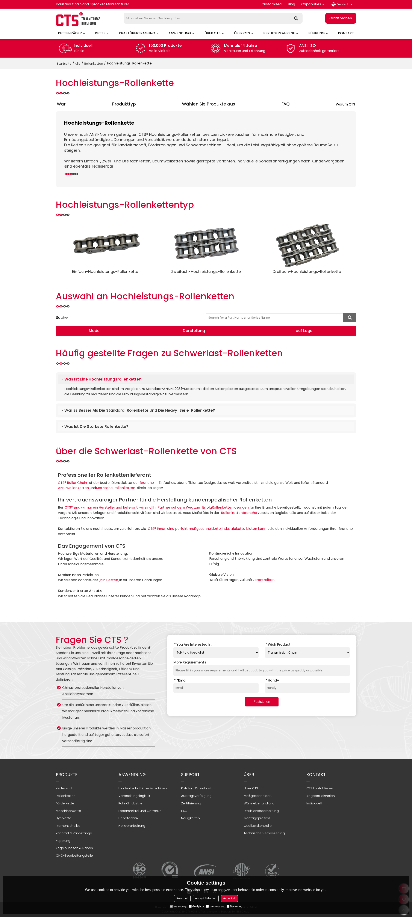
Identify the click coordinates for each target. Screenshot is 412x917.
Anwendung (179, 33)
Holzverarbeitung (131, 825)
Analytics (198, 906)
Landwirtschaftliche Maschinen (142, 788)
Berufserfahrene (279, 33)
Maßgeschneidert (258, 795)
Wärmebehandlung (259, 803)
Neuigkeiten (190, 818)
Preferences (216, 906)
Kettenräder (70, 33)
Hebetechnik (128, 818)
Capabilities (311, 4)
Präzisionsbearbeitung (261, 810)
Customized (272, 4)
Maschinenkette (68, 810)
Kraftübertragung (137, 33)
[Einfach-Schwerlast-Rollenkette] (105, 245)
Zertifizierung (191, 803)
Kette (100, 33)
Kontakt (346, 33)
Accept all (229, 898)
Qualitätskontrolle (258, 825)
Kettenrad (64, 788)
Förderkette (65, 803)
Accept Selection (205, 898)
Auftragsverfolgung (196, 795)
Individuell (314, 803)
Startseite (64, 63)
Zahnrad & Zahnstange (74, 833)
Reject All (182, 898)
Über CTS (212, 33)
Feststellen (261, 701)
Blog (291, 4)
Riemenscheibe (68, 825)
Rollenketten (93, 63)
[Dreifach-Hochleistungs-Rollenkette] (306, 245)
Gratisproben (340, 18)
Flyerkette (63, 818)
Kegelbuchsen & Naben (74, 848)
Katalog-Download (196, 788)
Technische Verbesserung (264, 833)
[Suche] (296, 18)
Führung (316, 33)
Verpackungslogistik (134, 795)
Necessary (180, 906)
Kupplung (63, 840)
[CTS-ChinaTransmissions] (78, 19)
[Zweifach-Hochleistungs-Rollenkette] (206, 245)
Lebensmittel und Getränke (140, 810)
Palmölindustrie (130, 803)
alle (77, 63)
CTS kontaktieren (319, 788)
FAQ (184, 810)
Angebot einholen (320, 795)
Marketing (236, 906)
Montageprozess (257, 818)
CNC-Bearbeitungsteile (74, 855)
